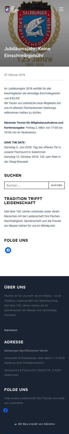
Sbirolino (49, 423)
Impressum (10, 330)
